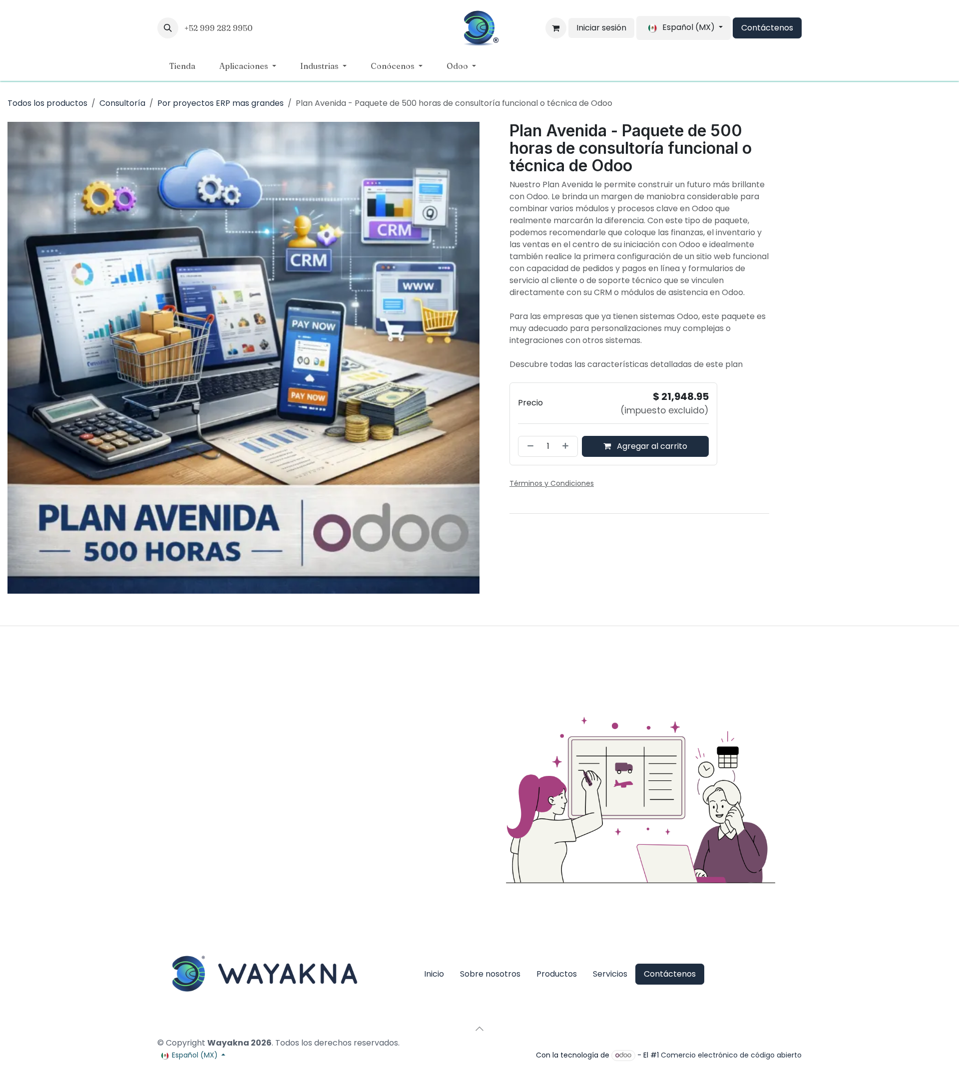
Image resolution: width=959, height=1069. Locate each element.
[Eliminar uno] (528, 458)
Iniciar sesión (601, 27)
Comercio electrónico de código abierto (731, 1055)
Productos (556, 974)
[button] (167, 27)
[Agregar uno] (567, 458)
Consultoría (122, 103)
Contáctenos (767, 27)
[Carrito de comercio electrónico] (555, 27)
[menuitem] (182, 66)
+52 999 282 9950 (219, 28)
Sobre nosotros (490, 974)
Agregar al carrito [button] (651, 458)
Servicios (610, 974)
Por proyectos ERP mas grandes (220, 103)
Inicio (434, 974)
